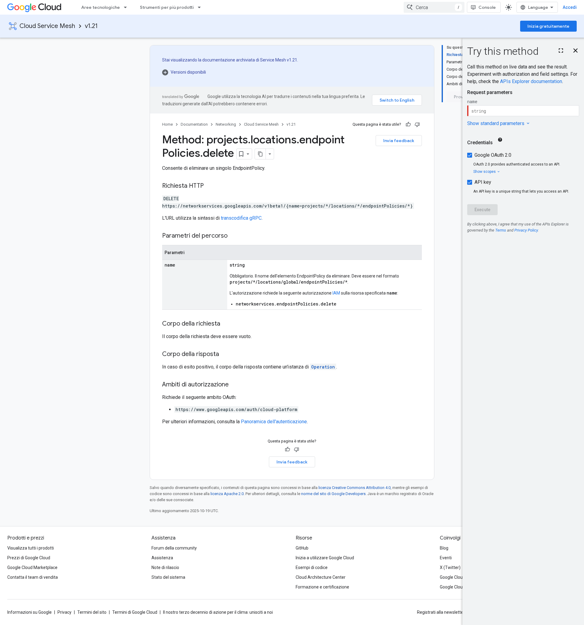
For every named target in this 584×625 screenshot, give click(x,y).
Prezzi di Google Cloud (28, 557)
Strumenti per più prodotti (167, 7)
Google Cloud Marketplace (32, 567)
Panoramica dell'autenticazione (274, 421)
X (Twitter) (450, 567)
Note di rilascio (165, 567)
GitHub (302, 548)
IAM (336, 293)
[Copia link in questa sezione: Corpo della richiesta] (226, 324)
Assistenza (162, 557)
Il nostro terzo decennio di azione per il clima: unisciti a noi (218, 612)
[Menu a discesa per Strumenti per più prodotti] (201, 7)
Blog (444, 548)
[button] (230, 72)
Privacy (64, 612)
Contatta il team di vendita (32, 577)
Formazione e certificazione (322, 587)
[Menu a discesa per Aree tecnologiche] (127, 7)
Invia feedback (398, 140)
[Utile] (408, 124)
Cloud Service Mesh (47, 26)
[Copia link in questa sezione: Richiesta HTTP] (210, 186)
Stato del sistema (168, 577)
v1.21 (91, 26)
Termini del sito (91, 612)
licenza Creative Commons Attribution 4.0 (354, 487)
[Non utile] (417, 124)
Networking (226, 124)
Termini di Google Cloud (134, 612)
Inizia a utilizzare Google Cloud (325, 557)
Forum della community (174, 548)
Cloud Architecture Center (321, 577)
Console (487, 7)
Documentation (194, 124)
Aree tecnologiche (100, 7)
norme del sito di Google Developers (333, 493)
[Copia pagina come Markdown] (260, 154)
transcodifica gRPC (241, 218)
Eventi (446, 557)
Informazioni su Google (29, 612)
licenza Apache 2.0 (227, 493)
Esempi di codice (312, 567)
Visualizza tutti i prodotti (30, 548)
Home (167, 124)
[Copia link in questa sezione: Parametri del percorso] (234, 236)
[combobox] (434, 7)
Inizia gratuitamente (548, 26)
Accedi (570, 7)
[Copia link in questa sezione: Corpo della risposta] (225, 354)
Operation (323, 367)
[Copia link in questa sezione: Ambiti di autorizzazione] (235, 385)
